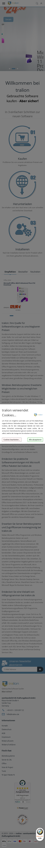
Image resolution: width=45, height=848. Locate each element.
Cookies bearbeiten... (11, 439)
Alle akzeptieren (35, 439)
